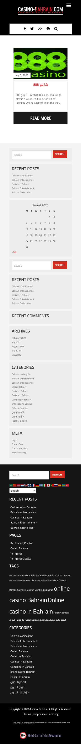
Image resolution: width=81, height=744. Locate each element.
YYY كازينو (16, 553)
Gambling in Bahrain (21, 400)
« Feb (14, 252)
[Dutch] (22, 485)
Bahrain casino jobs (21, 374)
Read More (40, 118)
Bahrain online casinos (22, 180)
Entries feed (17, 444)
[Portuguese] (52, 485)
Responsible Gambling (46, 713)
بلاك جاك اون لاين (45, 620)
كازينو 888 (40, 84)
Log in (14, 440)
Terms (28, 713)
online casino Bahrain (22, 404)
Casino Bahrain (19, 387)
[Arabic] (11, 485)
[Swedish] (63, 485)
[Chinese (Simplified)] (15, 485)
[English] (26, 485)
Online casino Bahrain (22, 175)
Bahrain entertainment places (23, 580)
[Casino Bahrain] (40, 10)
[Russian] (56, 485)
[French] (34, 485)
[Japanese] (48, 485)
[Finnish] (30, 485)
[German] (37, 485)
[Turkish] (67, 485)
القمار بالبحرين (18, 412)
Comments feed (19, 448)
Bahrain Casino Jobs (21, 192)
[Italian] (45, 485)
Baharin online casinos (19, 575)
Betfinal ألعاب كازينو (21, 543)
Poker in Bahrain (20, 408)
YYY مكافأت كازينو (20, 558)
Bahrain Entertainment (23, 188)
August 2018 (18, 346)
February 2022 (19, 338)
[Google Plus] (40, 28)
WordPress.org (19, 452)
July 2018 (16, 351)
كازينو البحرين (18, 416)
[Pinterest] (48, 28)
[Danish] (19, 485)
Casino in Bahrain (20, 391)
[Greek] (41, 485)
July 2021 (16, 342)
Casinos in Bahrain (20, 184)
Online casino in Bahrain (36, 605)
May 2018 (16, 355)
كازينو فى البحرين (19, 421)
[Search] (56, 28)
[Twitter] (32, 28)
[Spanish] (60, 485)
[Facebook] (25, 28)
